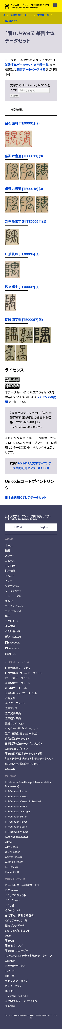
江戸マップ (11, 708)
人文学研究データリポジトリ (21, 1000)
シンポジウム (12, 585)
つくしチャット (12, 900)
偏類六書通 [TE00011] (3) (24, 156)
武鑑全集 (10, 698)
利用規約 (10, 626)
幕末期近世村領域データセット (22, 763)
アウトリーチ (12, 621)
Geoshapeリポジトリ (16, 748)
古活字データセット (16, 688)
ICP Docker (11, 866)
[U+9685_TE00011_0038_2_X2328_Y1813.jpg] (27, 178)
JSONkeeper (12, 851)
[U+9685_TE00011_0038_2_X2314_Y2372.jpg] (12, 178)
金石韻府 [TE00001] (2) (22, 123)
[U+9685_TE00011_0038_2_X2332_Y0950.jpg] (42, 178)
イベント (9, 575)
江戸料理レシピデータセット (21, 693)
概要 (7, 550)
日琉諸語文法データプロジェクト (23, 743)
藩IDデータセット (14, 703)
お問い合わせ (12, 631)
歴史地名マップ (13, 945)
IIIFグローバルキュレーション (21, 728)
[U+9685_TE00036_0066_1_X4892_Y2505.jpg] (12, 277)
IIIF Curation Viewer (16, 796)
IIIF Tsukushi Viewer (16, 831)
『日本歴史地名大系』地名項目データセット (29, 758)
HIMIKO (10, 975)
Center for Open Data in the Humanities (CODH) (23, 1015)
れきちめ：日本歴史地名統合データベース (28, 955)
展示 (7, 616)
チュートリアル (13, 595)
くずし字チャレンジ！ (16, 920)
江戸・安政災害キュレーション (21, 733)
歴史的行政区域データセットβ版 (23, 753)
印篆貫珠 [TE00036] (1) (22, 254)
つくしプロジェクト (15, 895)
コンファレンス (13, 611)
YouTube (13, 648)
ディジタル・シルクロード (19, 995)
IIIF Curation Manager (17, 811)
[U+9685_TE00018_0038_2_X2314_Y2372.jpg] (12, 211)
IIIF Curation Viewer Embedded (23, 801)
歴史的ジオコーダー (16, 950)
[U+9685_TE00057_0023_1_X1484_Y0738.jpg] (42, 342)
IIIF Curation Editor (16, 816)
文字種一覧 (43, 15)
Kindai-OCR (12, 871)
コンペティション (14, 606)
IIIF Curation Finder (16, 806)
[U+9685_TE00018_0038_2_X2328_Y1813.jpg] (27, 211)
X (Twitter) (14, 636)
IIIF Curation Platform (17, 791)
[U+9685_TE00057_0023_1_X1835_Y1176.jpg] (21, 360)
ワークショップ (13, 590)
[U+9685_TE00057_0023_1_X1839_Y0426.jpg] (12, 342)
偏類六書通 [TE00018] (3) (24, 189)
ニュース (10, 560)
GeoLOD (10, 768)
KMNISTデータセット (17, 678)
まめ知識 (10, 1006)
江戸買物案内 (13, 713)
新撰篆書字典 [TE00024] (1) (25, 221)
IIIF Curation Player (16, 821)
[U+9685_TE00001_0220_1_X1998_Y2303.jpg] (25, 146)
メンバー (10, 555)
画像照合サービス (15, 965)
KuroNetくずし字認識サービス (22, 885)
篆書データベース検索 (31, 69)
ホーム (9, 545)
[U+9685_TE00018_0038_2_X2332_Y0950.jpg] (42, 211)
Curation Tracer (14, 861)
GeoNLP (10, 960)
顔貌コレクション (14, 723)
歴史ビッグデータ (15, 925)
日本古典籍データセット (18, 667)
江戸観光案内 (13, 718)
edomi (8, 935)
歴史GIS (9, 940)
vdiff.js (9, 841)
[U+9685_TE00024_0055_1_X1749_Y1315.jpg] (12, 244)
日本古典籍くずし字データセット (25, 497)
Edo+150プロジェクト (17, 930)
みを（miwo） (12, 890)
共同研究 (10, 565)
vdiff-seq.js (11, 846)
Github (12, 654)
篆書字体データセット (21, 15)
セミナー (10, 580)
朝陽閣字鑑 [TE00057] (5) (24, 319)
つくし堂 (9, 905)
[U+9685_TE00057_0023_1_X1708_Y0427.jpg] (26, 342)
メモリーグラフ (13, 985)
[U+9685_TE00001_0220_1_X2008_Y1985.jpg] (11, 146)
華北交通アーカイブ (16, 980)
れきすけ (10, 970)
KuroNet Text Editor (16, 836)
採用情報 (10, 570)
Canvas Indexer (13, 856)
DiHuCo (9, 990)
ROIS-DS (46, 1015)
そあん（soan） (12, 910)
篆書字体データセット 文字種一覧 (26, 65)
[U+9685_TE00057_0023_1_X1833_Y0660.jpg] (10, 360)
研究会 (9, 600)
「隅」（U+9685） (11, 21)
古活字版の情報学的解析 (19, 915)
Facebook (14, 642)
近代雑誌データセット (17, 738)
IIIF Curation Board (16, 826)
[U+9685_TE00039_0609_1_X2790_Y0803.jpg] (10, 309)
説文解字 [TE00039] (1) (22, 287)
